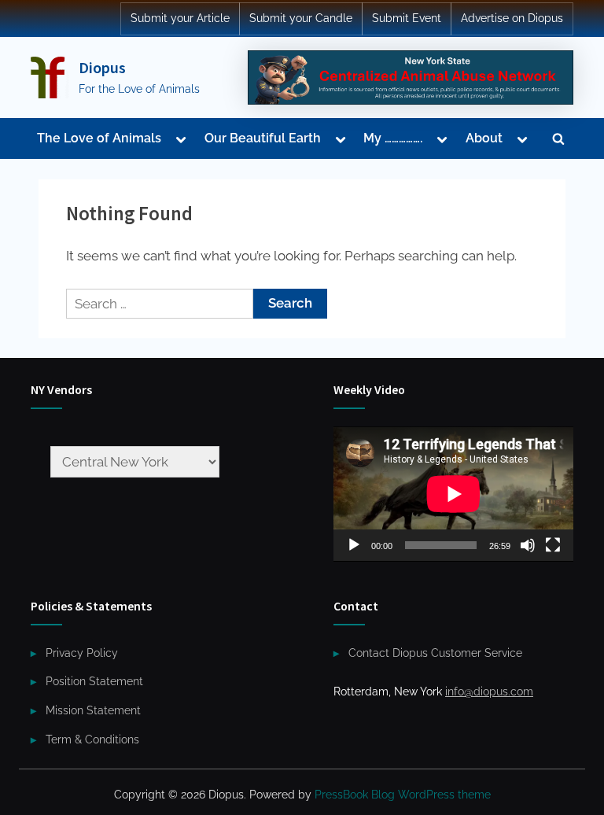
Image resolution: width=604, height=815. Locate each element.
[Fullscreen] (553, 545)
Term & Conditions (92, 739)
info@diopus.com (489, 691)
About (484, 138)
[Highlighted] (410, 77)
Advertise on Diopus (512, 18)
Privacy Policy (82, 652)
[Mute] (528, 545)
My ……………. (392, 138)
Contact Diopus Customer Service (435, 652)
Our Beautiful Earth (262, 138)
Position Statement (94, 681)
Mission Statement (93, 710)
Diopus (102, 67)
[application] (453, 494)
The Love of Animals (99, 138)
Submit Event (406, 18)
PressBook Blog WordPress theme (403, 794)
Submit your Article (180, 18)
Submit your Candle (300, 18)
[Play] (354, 545)
